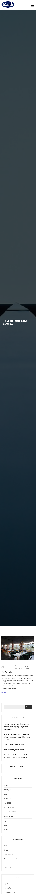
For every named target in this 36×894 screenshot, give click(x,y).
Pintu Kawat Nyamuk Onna (14, 750)
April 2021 (8, 825)
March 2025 (8, 798)
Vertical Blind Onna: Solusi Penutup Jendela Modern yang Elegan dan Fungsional (16, 726)
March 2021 (8, 829)
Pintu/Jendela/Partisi (11, 859)
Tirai (5, 863)
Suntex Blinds (8, 672)
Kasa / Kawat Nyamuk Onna (14, 745)
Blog (5, 846)
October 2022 (9, 807)
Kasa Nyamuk (9, 854)
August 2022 (8, 816)
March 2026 (8, 785)
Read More (5, 692)
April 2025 (8, 794)
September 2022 (10, 812)
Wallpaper (7, 867)
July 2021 (7, 821)
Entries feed (8, 888)
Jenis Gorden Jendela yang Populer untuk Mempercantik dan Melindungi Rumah (17, 736)
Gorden (6, 850)
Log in (6, 884)
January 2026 (9, 790)
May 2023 (7, 803)
